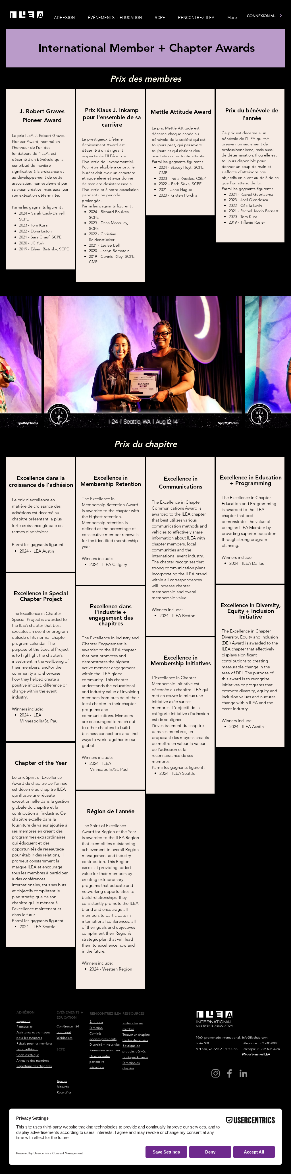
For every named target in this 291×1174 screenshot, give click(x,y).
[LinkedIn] (243, 1073)
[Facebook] (229, 1073)
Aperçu (62, 1081)
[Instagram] (215, 1073)
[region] (40, 179)
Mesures (63, 1087)
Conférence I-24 (68, 1026)
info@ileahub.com (254, 1037)
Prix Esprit (64, 1032)
